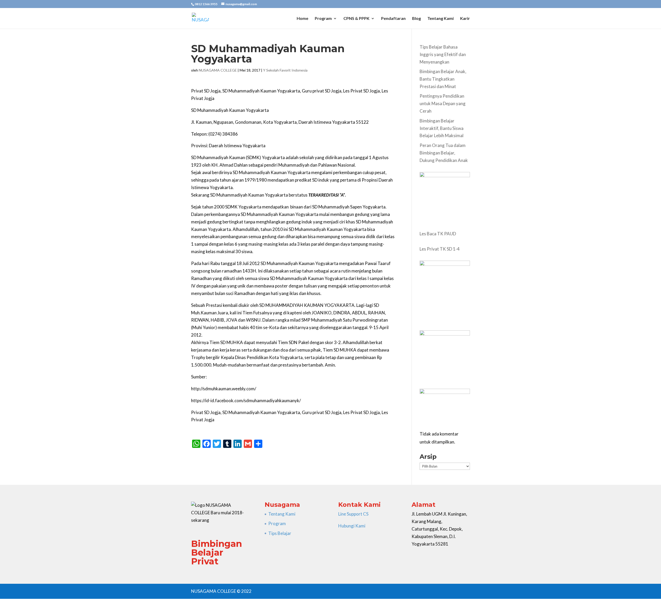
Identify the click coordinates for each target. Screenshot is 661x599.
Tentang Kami (440, 19)
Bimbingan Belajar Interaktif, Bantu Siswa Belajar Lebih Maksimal (441, 128)
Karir (465, 19)
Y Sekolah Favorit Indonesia (285, 70)
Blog (416, 19)
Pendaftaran (393, 19)
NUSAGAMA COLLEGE (218, 70)
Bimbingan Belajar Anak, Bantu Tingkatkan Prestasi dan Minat (443, 79)
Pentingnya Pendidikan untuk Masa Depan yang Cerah (443, 103)
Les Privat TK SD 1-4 (440, 249)
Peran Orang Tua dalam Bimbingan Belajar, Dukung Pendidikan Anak (444, 153)
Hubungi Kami (351, 525)
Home (302, 19)
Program (323, 19)
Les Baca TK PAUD (438, 233)
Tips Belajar (279, 533)
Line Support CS (353, 514)
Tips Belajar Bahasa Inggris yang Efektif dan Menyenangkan (443, 54)
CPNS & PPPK (356, 19)
